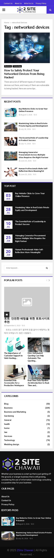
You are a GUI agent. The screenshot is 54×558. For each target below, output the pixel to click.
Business (8, 66)
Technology (17, 66)
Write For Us (28, 3)
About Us (18, 3)
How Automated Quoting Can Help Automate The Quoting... (36, 357)
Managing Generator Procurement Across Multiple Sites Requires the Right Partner (33, 155)
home (6, 428)
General (7, 420)
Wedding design (11, 444)
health (7, 424)
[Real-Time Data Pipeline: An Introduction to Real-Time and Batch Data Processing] (39, 372)
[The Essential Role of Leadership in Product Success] (10, 141)
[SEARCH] (47, 268)
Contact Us (8, 3)
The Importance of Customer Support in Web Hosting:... (13, 355)
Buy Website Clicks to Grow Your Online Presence (33, 110)
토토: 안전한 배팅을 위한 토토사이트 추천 (27, 320)
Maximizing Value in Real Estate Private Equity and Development (33, 124)
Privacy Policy (41, 3)
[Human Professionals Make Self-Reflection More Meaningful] (10, 172)
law (5, 432)
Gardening (9, 416)
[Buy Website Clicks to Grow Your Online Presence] (10, 112)
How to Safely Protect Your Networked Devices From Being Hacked (24, 74)
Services (8, 436)
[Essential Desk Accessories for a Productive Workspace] (15, 372)
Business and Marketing (15, 412)
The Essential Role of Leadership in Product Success (33, 139)
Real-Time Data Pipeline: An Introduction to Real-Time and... (39, 383)
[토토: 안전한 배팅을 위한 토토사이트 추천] (27, 302)
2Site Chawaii (25, 550)
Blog (6, 404)
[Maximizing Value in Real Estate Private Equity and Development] (10, 127)
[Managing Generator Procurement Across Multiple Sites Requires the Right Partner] (10, 156)
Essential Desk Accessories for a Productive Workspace (14, 383)
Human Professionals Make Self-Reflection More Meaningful (33, 170)
